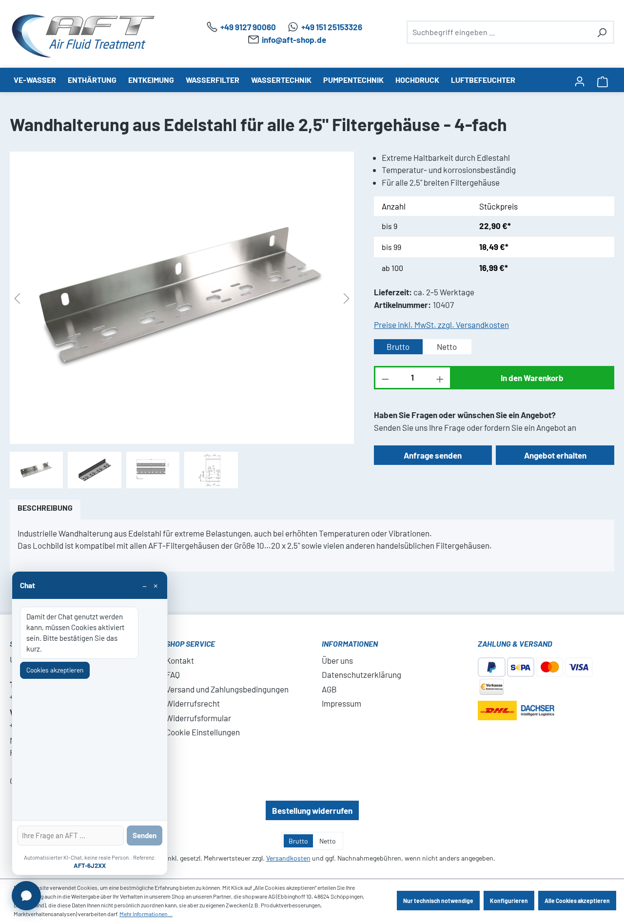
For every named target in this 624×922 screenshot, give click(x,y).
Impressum (341, 703)
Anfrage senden (433, 455)
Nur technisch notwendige (438, 900)
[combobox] (499, 32)
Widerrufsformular (198, 718)
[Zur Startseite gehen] (83, 36)
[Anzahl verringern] (384, 377)
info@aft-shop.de (294, 39)
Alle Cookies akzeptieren (577, 900)
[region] (182, 320)
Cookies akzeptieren (54, 670)
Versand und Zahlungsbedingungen (227, 689)
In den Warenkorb (532, 378)
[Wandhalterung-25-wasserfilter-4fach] (182, 298)
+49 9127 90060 (248, 27)
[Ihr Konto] (579, 80)
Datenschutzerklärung (361, 674)
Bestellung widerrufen (312, 810)
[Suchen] (601, 32)
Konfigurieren (509, 900)
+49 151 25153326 (331, 27)
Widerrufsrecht (193, 703)
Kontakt (180, 660)
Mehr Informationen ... (146, 913)
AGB (329, 689)
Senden (144, 835)
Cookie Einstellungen (203, 732)
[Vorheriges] (17, 297)
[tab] (45, 509)
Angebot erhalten (555, 455)
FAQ (173, 674)
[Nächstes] (346, 297)
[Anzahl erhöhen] (440, 377)
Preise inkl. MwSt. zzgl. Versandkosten (441, 324)
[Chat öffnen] (26, 895)
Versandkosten (288, 858)
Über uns (337, 660)
